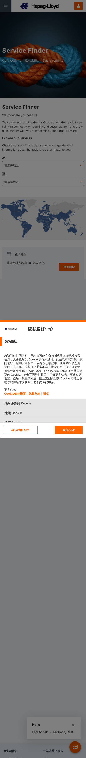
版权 (46, 393)
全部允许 (69, 430)
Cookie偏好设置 (15, 393)
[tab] (43, 341)
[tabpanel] (43, 372)
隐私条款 (34, 393)
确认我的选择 (20, 430)
